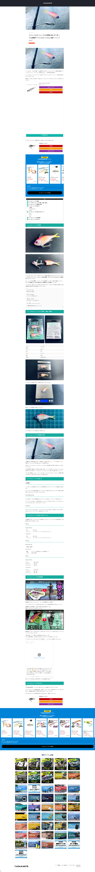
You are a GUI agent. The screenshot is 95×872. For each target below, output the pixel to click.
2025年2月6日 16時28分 (44, 181)
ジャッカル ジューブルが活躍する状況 (35, 204)
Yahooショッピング (51, 87)
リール (30, 214)
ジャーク (30, 210)
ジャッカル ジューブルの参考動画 (34, 217)
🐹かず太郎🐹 (34, 676)
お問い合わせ (78, 865)
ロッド (30, 213)
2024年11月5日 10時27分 (53, 735)
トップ (56, 865)
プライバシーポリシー (72, 865)
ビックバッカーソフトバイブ (44, 83)
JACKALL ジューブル (43, 143)
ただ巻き (30, 207)
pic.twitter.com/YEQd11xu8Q (36, 303)
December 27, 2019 (39, 305)
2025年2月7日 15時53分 (56, 181)
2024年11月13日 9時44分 (88, 736)
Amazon (50, 89)
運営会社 (59, 865)
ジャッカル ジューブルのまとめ (34, 219)
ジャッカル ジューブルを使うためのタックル (36, 211)
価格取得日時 (35, 181)
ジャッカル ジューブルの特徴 (34, 201)
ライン (30, 216)
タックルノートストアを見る (45, 192)
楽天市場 (50, 92)
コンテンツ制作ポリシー (64, 865)
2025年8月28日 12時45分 (32, 181)
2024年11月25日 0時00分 (41, 735)
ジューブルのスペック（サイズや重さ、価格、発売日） (38, 202)
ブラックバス (32, 43)
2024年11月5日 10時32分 (76, 735)
